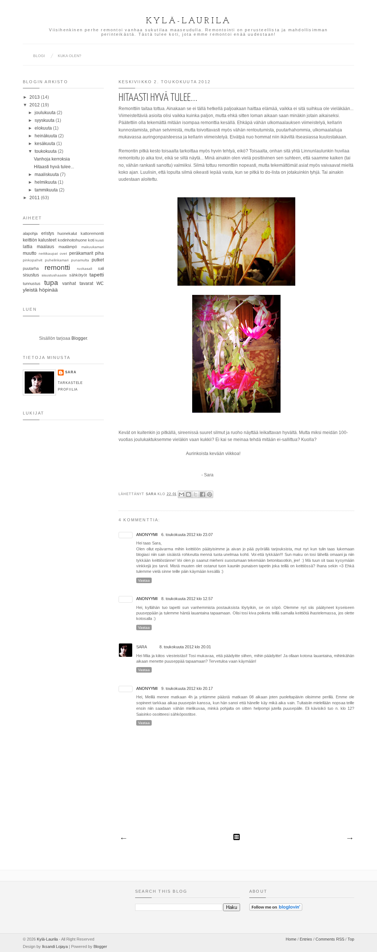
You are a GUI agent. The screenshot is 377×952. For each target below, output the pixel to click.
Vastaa (144, 580)
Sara (152, 494)
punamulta (80, 260)
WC (100, 283)
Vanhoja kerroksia (52, 159)
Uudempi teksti (123, 838)
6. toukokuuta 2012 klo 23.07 (187, 534)
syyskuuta (45, 120)
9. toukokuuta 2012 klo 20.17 (187, 688)
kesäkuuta (45, 143)
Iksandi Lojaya (55, 946)
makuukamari (92, 247)
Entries (306, 939)
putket (98, 259)
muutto (29, 253)
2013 (35, 97)
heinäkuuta (46, 135)
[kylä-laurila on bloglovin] (275, 909)
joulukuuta (46, 112)
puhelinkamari (56, 260)
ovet (63, 253)
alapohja (30, 233)
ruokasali (84, 269)
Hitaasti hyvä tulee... (54, 166)
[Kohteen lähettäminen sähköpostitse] (181, 494)
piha (99, 253)
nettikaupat (48, 253)
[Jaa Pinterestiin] (209, 494)
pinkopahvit (32, 260)
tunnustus (31, 283)
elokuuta (44, 128)
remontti (57, 267)
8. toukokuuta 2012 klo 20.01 (185, 647)
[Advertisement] (59, 546)
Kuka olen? (69, 56)
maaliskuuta (47, 174)
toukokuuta (46, 151)
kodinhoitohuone (72, 240)
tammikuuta (47, 190)
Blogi (39, 56)
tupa (51, 282)
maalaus (45, 246)
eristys (47, 233)
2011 (35, 197)
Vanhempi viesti (349, 838)
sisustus (31, 275)
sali (101, 268)
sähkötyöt (78, 275)
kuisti (99, 240)
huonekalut (67, 233)
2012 (35, 104)
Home (291, 939)
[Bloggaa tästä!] (188, 494)
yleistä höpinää (40, 290)
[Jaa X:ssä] (195, 494)
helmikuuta (46, 182)
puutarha (31, 268)
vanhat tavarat (77, 283)
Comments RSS (330, 939)
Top (351, 939)
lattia (27, 246)
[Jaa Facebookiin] (202, 494)
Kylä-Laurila (189, 21)
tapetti (96, 275)
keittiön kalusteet (39, 240)
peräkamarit (81, 253)
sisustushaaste (54, 275)
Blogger (79, 338)
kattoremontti (92, 233)
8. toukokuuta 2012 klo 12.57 (187, 598)
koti (91, 240)
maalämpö (68, 246)
